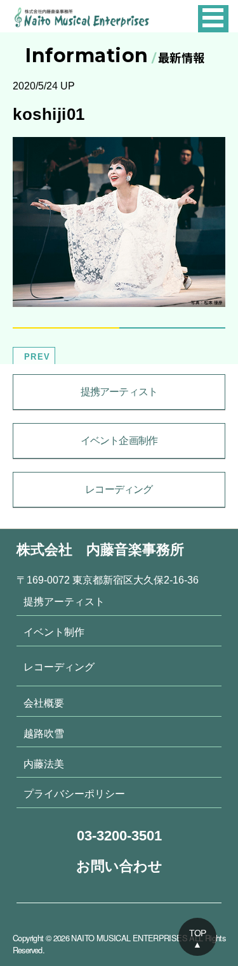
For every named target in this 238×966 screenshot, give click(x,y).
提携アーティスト (119, 391)
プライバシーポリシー (74, 793)
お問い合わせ (119, 866)
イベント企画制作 (119, 440)
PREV (37, 357)
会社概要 (43, 702)
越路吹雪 (43, 733)
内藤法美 (43, 763)
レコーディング (118, 489)
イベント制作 (53, 631)
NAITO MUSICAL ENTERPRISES (129, 938)
